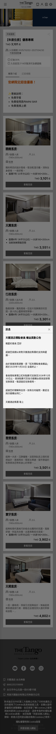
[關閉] (48, 329)
